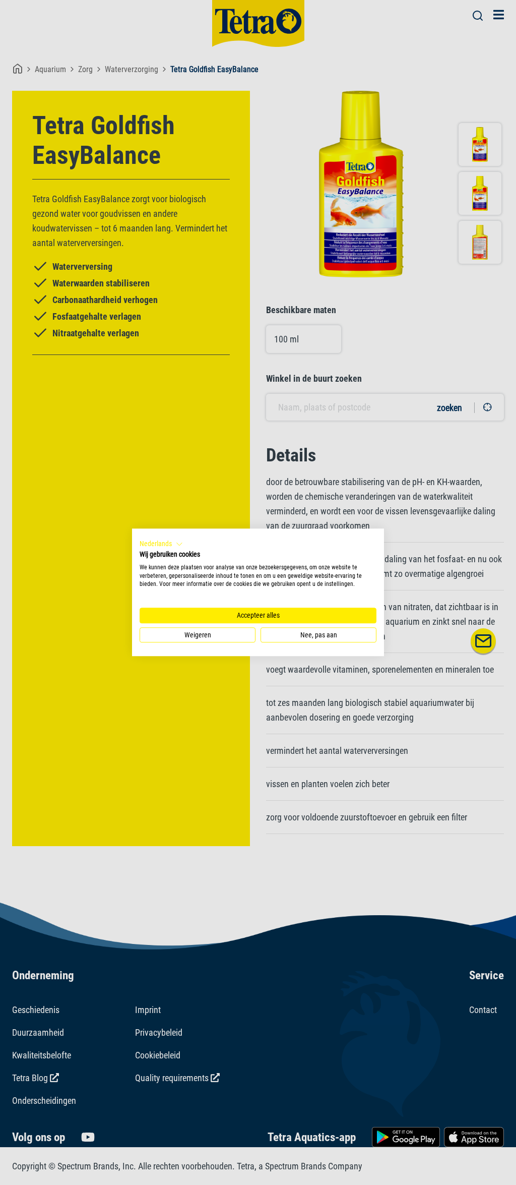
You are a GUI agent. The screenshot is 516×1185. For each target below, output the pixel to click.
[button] (161, 544)
